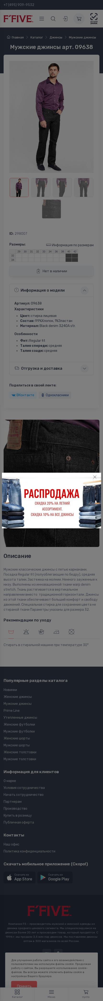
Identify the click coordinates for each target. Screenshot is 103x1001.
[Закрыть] (94, 477)
